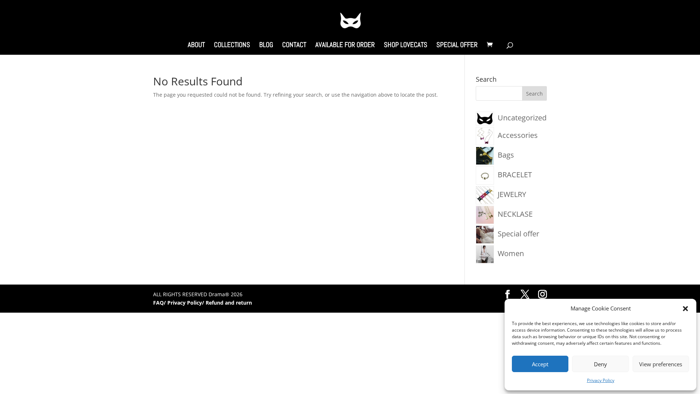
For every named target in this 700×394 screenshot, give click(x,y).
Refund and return (229, 302)
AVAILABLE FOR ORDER (345, 45)
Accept (540, 364)
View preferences (660, 364)
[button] (685, 308)
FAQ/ (160, 302)
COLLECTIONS (232, 45)
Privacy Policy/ (186, 302)
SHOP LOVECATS (405, 45)
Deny (600, 364)
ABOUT (196, 45)
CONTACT (294, 45)
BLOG (266, 45)
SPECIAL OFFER (457, 45)
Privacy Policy (600, 380)
